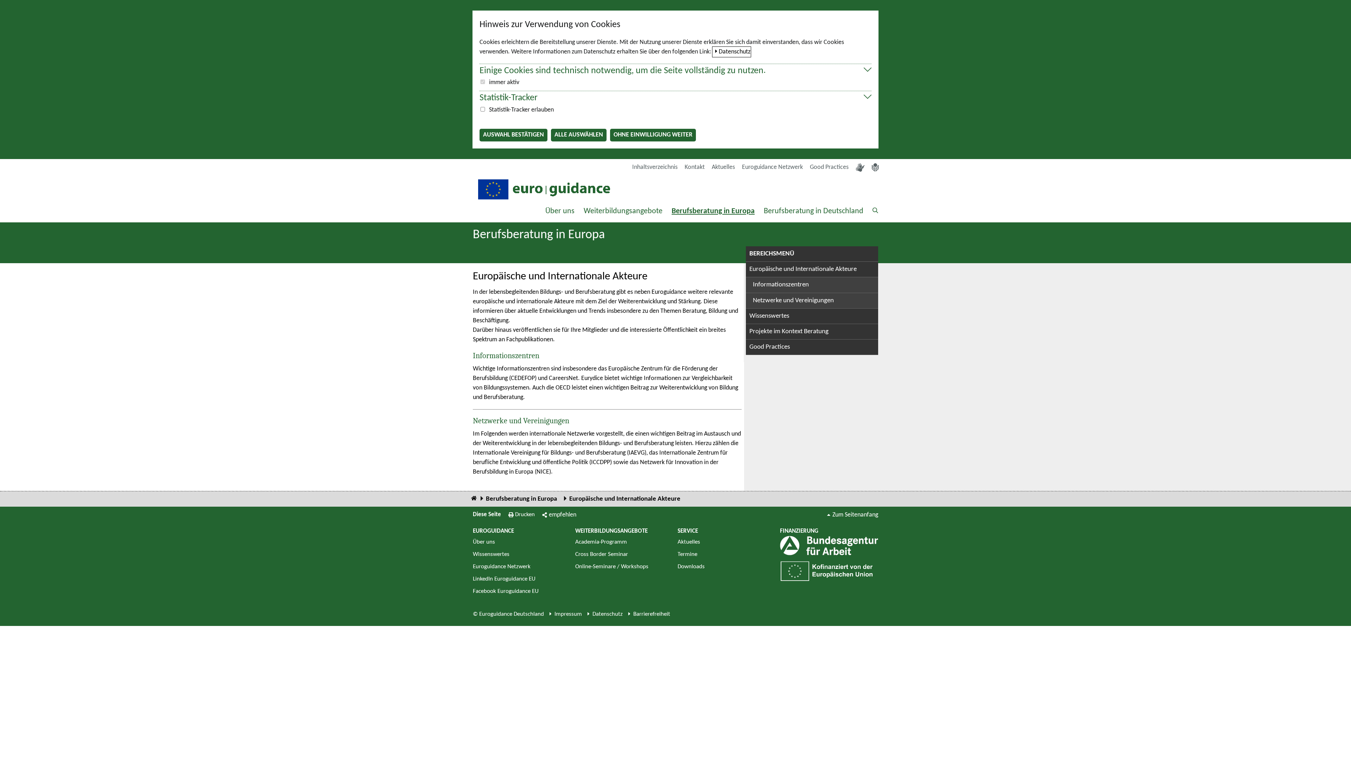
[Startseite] (474, 499)
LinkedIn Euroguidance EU (504, 579)
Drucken (525, 515)
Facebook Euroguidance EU (506, 591)
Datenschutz (734, 52)
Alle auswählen (578, 135)
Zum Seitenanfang (855, 515)
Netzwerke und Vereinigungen (521, 421)
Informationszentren (506, 356)
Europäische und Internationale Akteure (803, 269)
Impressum (568, 614)
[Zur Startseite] (543, 188)
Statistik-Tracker (509, 98)
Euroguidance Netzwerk (772, 167)
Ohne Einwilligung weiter (653, 135)
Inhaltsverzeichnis (655, 167)
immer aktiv (504, 82)
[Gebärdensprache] (860, 167)
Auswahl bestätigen (513, 135)
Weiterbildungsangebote (623, 211)
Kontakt (695, 167)
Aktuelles (723, 167)
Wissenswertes (769, 316)
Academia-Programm (601, 542)
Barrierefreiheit (651, 614)
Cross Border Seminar (601, 554)
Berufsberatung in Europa (713, 211)
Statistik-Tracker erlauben (521, 110)
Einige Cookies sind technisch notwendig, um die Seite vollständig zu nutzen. (623, 71)
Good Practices (829, 167)
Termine (687, 554)
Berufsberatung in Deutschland (813, 211)
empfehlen (562, 515)
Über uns (560, 211)
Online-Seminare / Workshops (611, 567)
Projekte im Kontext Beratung (789, 331)
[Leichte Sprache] (875, 167)
